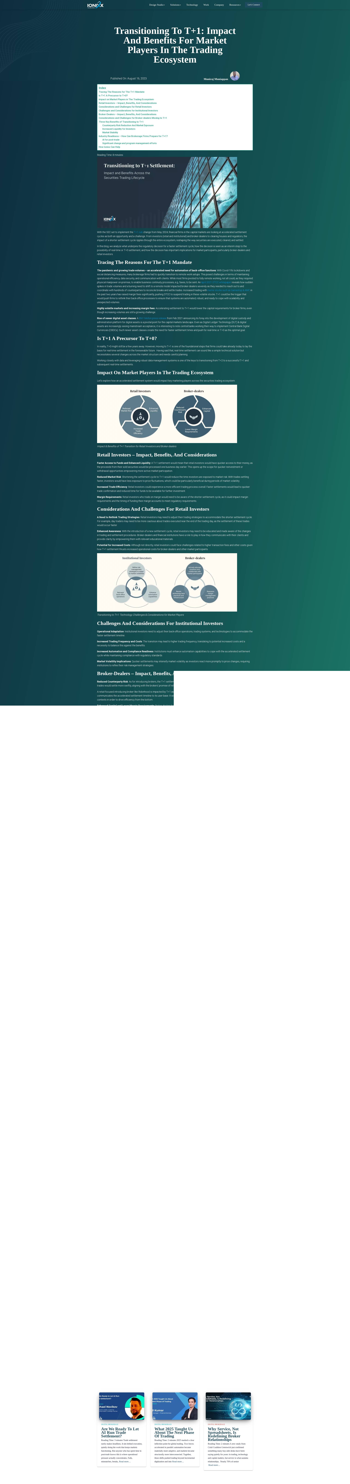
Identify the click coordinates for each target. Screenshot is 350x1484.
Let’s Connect (254, 5)
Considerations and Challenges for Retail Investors (125, 106)
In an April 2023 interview (110, 964)
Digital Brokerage (117, 1173)
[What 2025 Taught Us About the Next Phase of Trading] (175, 1407)
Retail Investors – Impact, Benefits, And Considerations (128, 103)
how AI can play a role (161, 1072)
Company (219, 4)
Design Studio (156, 4)
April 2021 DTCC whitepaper (216, 282)
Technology (192, 4)
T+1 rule (138, 232)
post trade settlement (127, 1178)
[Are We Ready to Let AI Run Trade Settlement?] (121, 1407)
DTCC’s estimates (139, 858)
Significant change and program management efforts (129, 143)
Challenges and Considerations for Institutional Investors (128, 110)
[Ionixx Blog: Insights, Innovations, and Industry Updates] (95, 4)
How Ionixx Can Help (109, 147)
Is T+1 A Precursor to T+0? (113, 95)
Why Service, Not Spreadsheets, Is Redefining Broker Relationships (224, 1434)
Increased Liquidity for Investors (118, 129)
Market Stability (110, 132)
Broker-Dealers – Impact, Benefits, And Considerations (127, 114)
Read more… (125, 1461)
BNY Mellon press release (153, 318)
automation (136, 1115)
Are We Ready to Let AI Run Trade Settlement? (120, 1432)
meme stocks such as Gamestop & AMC (228, 290)
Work (206, 4)
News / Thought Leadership (139, 1173)
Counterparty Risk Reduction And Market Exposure (127, 125)
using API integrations (239, 737)
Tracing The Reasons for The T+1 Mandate (122, 91)
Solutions (175, 4)
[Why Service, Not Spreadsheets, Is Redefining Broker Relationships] (228, 1407)
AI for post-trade (110, 139)
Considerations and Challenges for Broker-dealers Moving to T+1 (133, 118)
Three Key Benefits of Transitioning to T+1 (121, 121)
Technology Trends (162, 1173)
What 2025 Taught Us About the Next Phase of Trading (174, 1432)
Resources (234, 4)
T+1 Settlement (143, 1178)
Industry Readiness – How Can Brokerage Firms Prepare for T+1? (133, 136)
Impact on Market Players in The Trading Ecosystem (126, 99)
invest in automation (194, 695)
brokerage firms (110, 1178)
